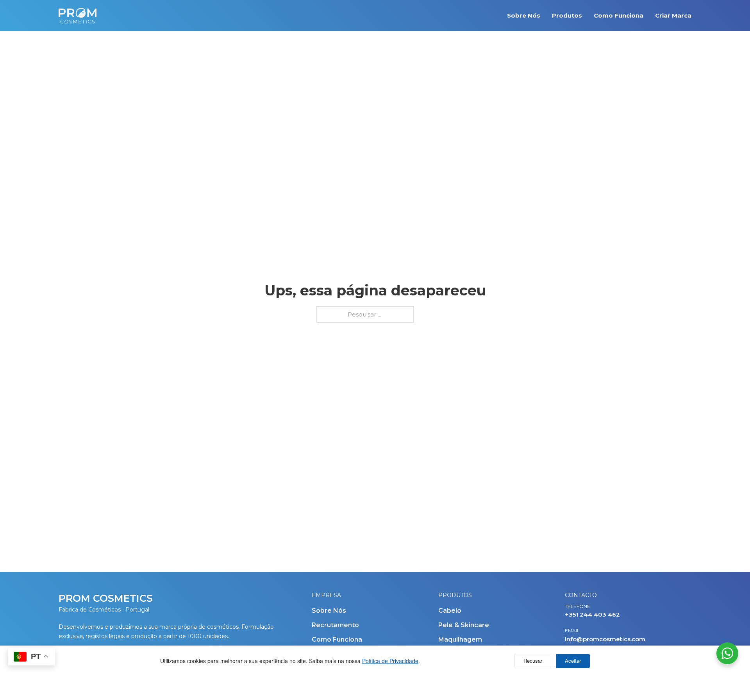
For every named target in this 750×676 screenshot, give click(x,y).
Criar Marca (673, 15)
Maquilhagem (460, 639)
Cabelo (449, 610)
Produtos (567, 15)
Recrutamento (335, 625)
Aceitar (573, 660)
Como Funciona (618, 15)
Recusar (532, 660)
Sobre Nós (523, 15)
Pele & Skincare (463, 625)
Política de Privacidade (390, 661)
